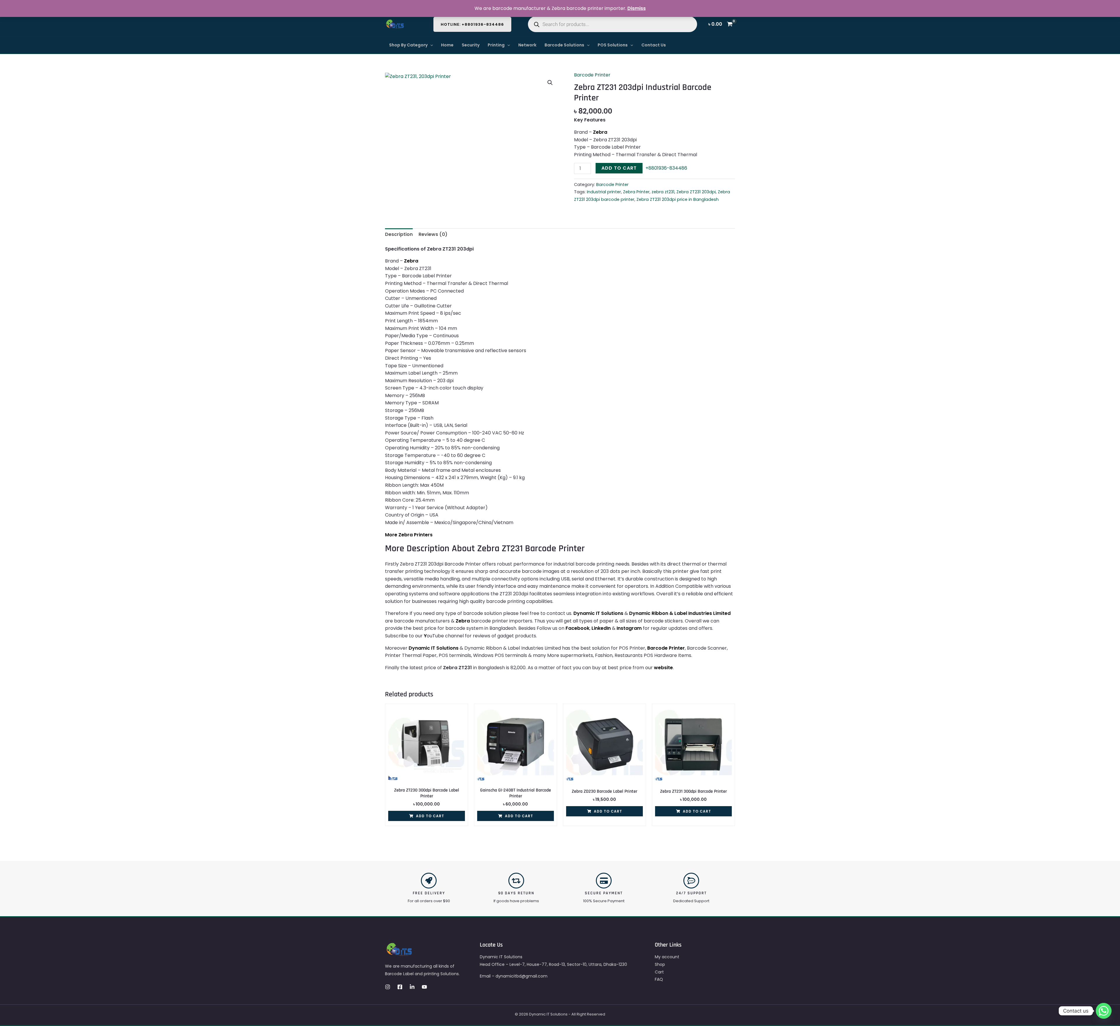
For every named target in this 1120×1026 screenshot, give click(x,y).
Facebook (577, 628)
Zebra (600, 132)
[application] (430, 45)
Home (447, 45)
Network (527, 45)
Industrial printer (604, 192)
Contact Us (653, 45)
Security (471, 45)
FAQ (659, 979)
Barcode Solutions (564, 45)
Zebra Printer (636, 192)
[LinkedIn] (412, 987)
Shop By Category (408, 45)
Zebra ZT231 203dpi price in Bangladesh (677, 199)
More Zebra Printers (409, 534)
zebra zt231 (663, 192)
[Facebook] (399, 987)
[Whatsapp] (1104, 1011)
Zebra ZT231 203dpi (696, 192)
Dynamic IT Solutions (598, 613)
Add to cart (619, 168)
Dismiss (636, 8)
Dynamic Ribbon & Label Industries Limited (680, 613)
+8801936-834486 (666, 168)
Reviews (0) (433, 234)
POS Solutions (613, 45)
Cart (659, 972)
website (663, 667)
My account (667, 957)
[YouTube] (424, 987)
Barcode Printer (592, 75)
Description (399, 234)
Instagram (629, 628)
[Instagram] (387, 987)
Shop (660, 964)
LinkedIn (601, 628)
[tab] (399, 234)
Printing (496, 45)
